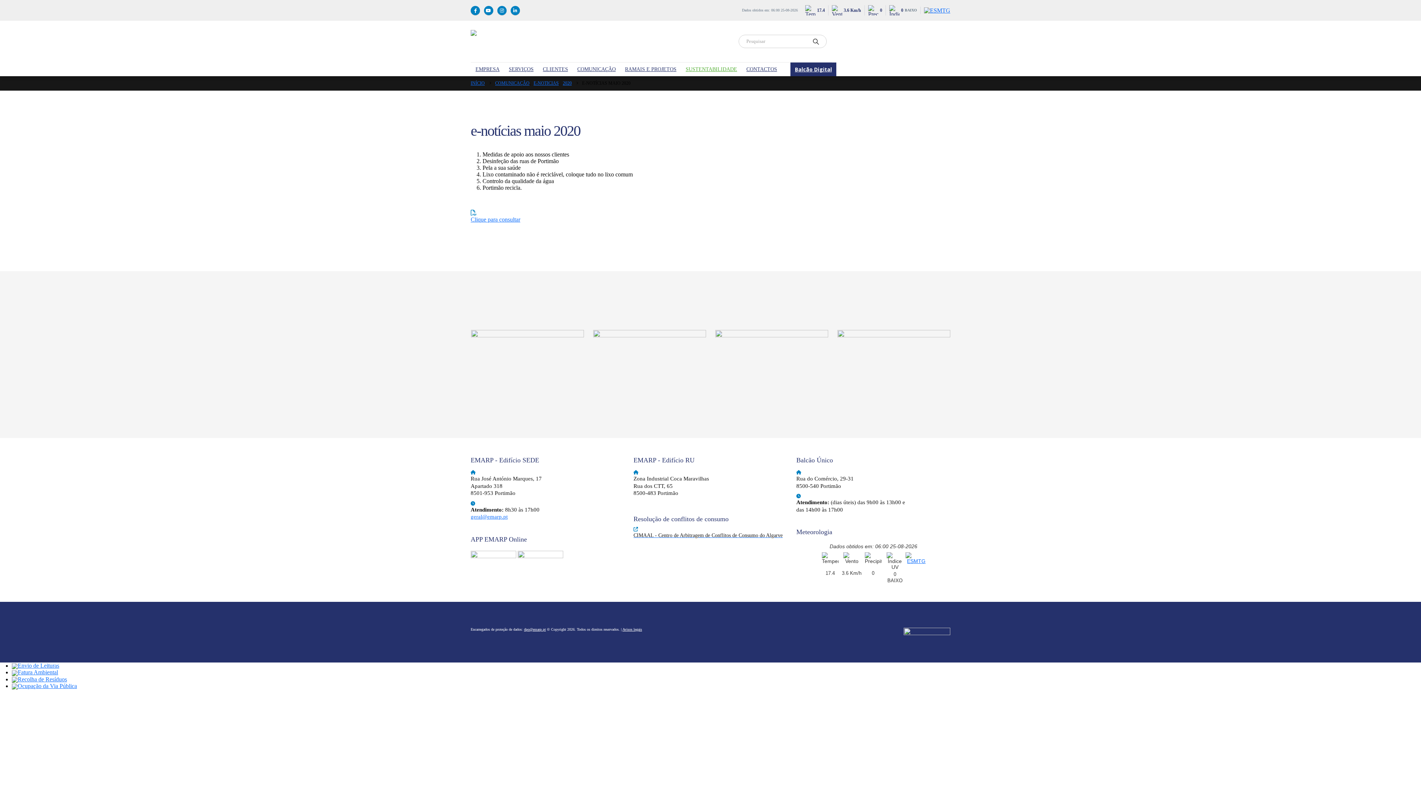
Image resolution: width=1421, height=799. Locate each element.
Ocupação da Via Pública (47, 686)
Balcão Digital (813, 69)
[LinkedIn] (515, 10)
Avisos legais (632, 629)
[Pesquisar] (816, 41)
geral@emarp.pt (489, 517)
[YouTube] (488, 10)
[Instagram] (502, 10)
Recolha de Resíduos (42, 679)
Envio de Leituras (38, 666)
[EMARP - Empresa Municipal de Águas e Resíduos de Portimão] (600, 41)
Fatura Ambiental (38, 672)
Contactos (761, 69)
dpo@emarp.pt (535, 629)
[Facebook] (475, 10)
